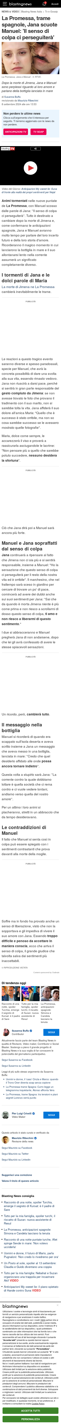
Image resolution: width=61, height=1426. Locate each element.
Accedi (54, 4)
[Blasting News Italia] (20, 4)
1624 (42, 1319)
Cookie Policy (38, 1403)
